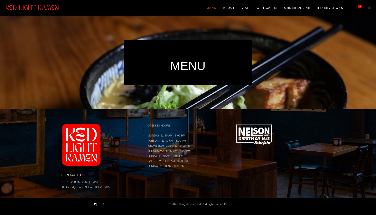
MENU (188, 65)
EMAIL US (97, 181)
